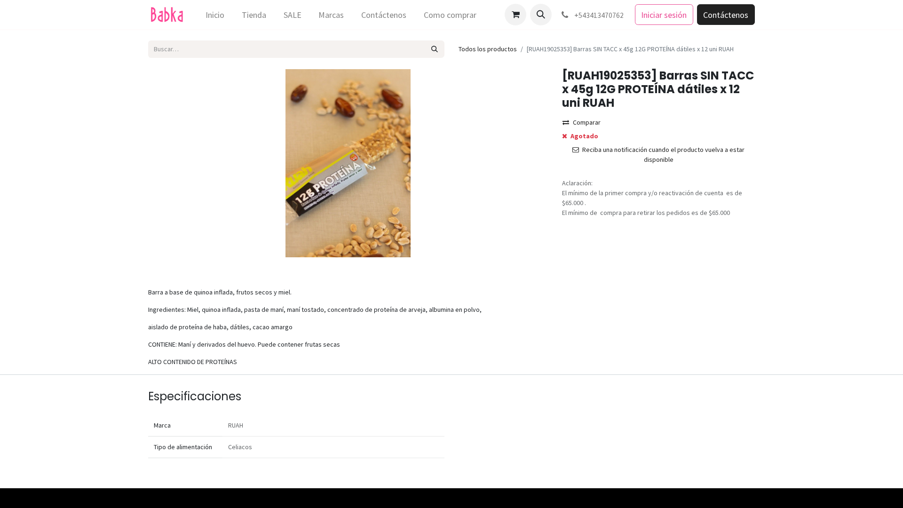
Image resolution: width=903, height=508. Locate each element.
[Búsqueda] (434, 49)
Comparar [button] (587, 122)
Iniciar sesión (664, 14)
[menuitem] (215, 15)
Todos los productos (488, 49)
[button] (541, 14)
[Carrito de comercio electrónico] (515, 14)
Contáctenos (725, 14)
